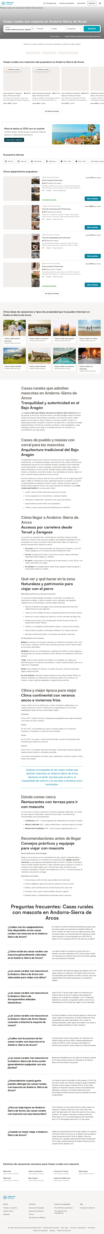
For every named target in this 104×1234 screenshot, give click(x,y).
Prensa (31, 1214)
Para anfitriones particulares (63, 1208)
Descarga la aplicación (87, 1208)
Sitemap (52, 1230)
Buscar (92, 29)
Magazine (6, 1214)
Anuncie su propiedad (66, 3)
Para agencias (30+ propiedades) (60, 1212)
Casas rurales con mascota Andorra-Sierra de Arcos (83, 36)
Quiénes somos (8, 1211)
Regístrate (92, 3)
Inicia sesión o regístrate (14, 140)
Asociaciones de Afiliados (37, 1217)
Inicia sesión (81, 3)
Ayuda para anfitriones (36, 1211)
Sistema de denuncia (64, 1230)
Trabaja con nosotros (10, 1208)
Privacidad (91, 1228)
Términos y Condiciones (78, 1228)
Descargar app (51, 3)
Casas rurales (54, 36)
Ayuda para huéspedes (36, 1208)
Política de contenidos (40, 1230)
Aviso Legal (64, 1228)
